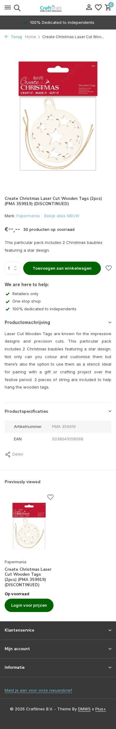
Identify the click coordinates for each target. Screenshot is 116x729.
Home (30, 36)
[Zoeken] (16, 8)
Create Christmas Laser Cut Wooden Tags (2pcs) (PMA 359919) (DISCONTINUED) (28, 577)
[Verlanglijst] (98, 7)
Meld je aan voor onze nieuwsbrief (38, 690)
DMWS (84, 708)
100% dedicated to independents (44, 308)
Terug (16, 36)
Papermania (28, 215)
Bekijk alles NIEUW (61, 215)
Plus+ (100, 708)
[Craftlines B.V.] (58, 7)
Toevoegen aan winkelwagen (62, 268)
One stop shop (26, 301)
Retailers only (25, 293)
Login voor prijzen (29, 605)
